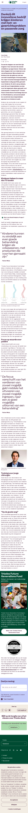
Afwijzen (14, 804)
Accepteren (14, 800)
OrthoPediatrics (17, 169)
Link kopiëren (22, 710)
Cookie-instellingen (14, 809)
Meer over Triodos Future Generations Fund (14, 631)
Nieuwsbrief (6, 760)
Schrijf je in (14, 727)
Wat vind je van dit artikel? (9, 687)
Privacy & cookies (7, 758)
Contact (5, 755)
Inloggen (24, 2)
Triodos (4, 740)
